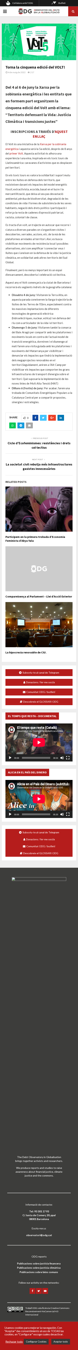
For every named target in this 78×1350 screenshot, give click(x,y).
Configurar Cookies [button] (36, 1341)
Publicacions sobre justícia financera (39, 1263)
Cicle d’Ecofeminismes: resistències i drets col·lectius (39, 445)
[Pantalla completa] (68, 758)
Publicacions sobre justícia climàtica (39, 1267)
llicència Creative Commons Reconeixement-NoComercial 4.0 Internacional (47, 1311)
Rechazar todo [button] (14, 1341)
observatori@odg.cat (39, 1235)
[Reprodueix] (10, 758)
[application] (39, 742)
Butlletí (61, 3)
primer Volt (16, 153)
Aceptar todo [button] (61, 1341)
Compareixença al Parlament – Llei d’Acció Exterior (38, 596)
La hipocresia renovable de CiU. (25, 652)
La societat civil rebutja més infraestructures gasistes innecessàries (39, 466)
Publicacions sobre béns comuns (39, 1272)
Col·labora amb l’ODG (22, 3)
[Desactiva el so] (62, 758)
